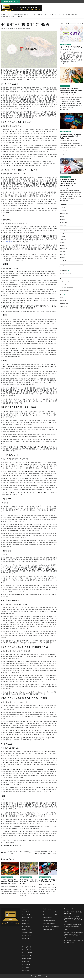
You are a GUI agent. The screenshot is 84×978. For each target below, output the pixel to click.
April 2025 (62, 219)
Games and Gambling (39, 14)
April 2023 (62, 257)
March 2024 (63, 239)
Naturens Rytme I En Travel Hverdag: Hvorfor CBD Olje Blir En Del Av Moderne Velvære (71, 90)
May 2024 (62, 236)
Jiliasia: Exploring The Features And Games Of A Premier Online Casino (9, 881)
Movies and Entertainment (66, 287)
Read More (62, 63)
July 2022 (62, 266)
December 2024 (64, 228)
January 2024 (63, 245)
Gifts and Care (54, 14)
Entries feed (63, 300)
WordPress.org (63, 306)
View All (79, 23)
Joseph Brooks (25, 28)
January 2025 (63, 225)
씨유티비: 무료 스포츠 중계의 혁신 (71, 47)
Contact (20, 16)
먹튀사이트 (9, 242)
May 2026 (62, 207)
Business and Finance (65, 131)
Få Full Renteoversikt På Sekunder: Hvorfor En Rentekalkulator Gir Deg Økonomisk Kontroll (73, 934)
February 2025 (63, 222)
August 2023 (63, 254)
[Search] (81, 15)
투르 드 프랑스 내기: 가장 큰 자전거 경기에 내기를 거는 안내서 (29, 881)
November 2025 (64, 213)
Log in (61, 297)
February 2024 (63, 242)
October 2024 (63, 231)
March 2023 (63, 260)
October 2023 (63, 251)
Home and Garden (7, 16)
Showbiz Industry (64, 290)
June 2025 (62, 216)
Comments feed (64, 303)
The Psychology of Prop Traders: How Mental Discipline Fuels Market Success (70, 136)
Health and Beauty (70, 14)
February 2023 (63, 263)
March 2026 (63, 210)
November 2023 (64, 248)
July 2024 (62, 234)
